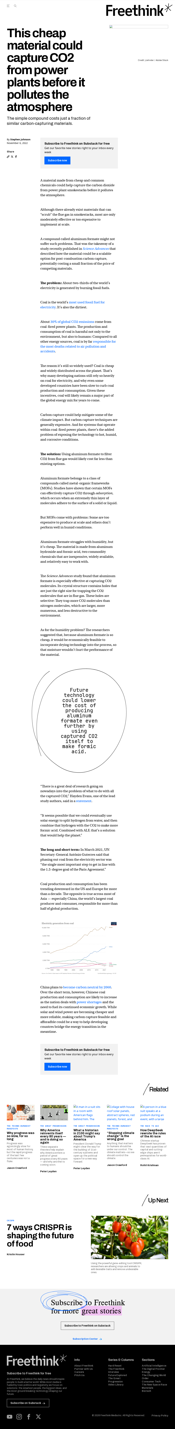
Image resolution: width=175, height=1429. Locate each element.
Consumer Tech (151, 1381)
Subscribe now (57, 160)
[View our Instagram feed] (19, 1416)
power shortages (89, 1002)
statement (83, 801)
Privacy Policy (160, 1415)
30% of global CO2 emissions (72, 322)
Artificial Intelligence (154, 1365)
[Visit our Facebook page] (28, 1416)
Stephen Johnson (20, 139)
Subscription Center (85, 1339)
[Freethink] (139, 9)
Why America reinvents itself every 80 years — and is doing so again (53, 1136)
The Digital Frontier (153, 1369)
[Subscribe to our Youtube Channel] (9, 1416)
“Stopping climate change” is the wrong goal (120, 1136)
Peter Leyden (48, 1171)
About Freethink (83, 1365)
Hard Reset (115, 1365)
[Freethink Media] (37, 1360)
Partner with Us (83, 1369)
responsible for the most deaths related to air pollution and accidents (78, 346)
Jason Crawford (17, 1168)
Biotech (146, 1391)
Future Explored (117, 1375)
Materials (147, 1388)
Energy (146, 1372)
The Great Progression (53, 1126)
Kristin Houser (16, 1254)
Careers (79, 1372)
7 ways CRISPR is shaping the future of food (40, 1235)
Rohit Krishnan (149, 1165)
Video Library (116, 1384)
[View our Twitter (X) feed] (38, 1416)
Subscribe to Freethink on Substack (87, 1325)
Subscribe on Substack (25, 1403)
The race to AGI (149, 1126)
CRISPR (10, 1220)
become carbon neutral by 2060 (87, 987)
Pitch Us (79, 1375)
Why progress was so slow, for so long (20, 1136)
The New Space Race (154, 1384)
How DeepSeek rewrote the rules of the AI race (153, 1133)
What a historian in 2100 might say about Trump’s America (86, 1135)
